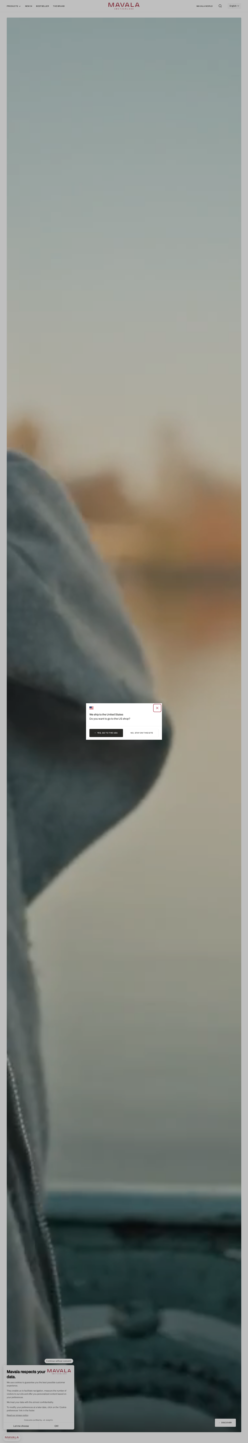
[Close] (157, 708)
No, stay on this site (142, 733)
